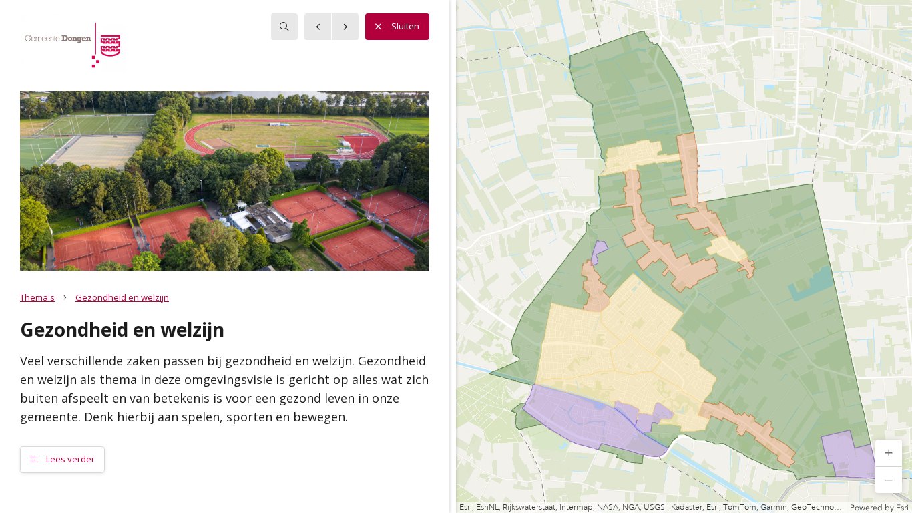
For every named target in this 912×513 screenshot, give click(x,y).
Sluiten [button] (405, 26)
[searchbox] (284, 26)
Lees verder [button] (69, 459)
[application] (684, 256)
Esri (902, 507)
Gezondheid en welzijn (122, 297)
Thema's (37, 297)
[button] (888, 453)
